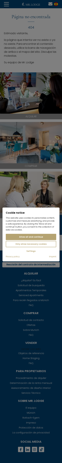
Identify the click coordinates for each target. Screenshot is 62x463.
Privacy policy (13, 257)
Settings (31, 251)
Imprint (52, 257)
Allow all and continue (31, 236)
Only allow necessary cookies (31, 244)
